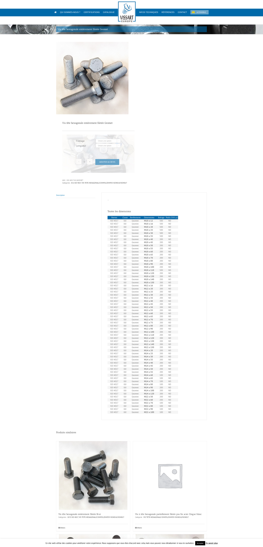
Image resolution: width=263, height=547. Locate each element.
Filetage (80, 140)
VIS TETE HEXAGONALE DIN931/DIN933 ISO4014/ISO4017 (104, 183)
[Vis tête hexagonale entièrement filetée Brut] (93, 475)
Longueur (81, 145)
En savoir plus (212, 543)
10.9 (69, 517)
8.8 (72, 183)
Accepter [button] (200, 543)
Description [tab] (60, 195)
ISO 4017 (77, 183)
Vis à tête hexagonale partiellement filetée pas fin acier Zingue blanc (168, 514)
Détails (62, 528)
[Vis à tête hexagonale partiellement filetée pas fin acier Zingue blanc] (170, 475)
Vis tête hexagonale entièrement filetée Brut (79, 514)
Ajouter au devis (107, 162)
